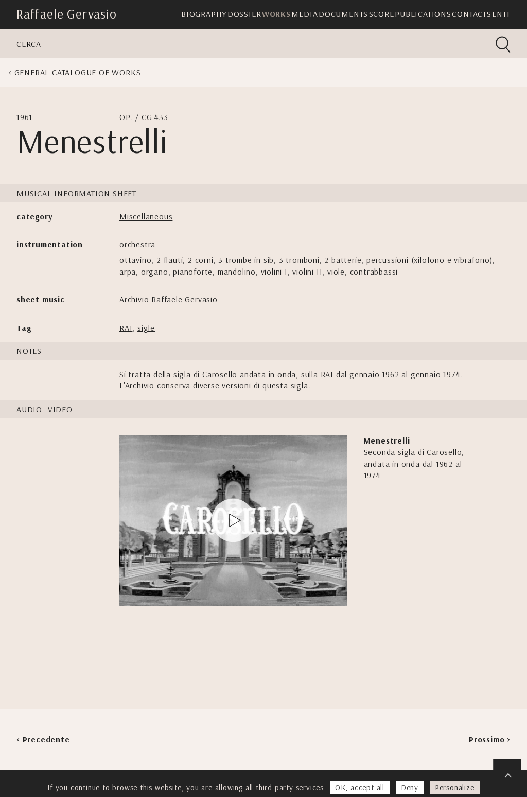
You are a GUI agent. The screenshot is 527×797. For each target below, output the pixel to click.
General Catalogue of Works (77, 72)
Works (276, 14)
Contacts (471, 14)
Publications (423, 14)
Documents (343, 14)
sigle (146, 328)
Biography (203, 14)
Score (381, 14)
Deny (409, 787)
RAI (125, 328)
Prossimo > (490, 739)
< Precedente (43, 739)
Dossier (244, 14)
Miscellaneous (145, 216)
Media (304, 14)
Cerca (28, 44)
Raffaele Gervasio (66, 13)
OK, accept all (359, 787)
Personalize (455, 787)
